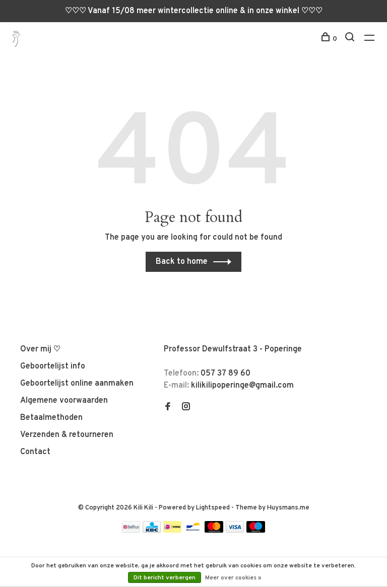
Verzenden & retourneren (66, 435)
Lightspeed (213, 508)
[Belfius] (131, 531)
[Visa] (235, 531)
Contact (35, 452)
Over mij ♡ (40, 349)
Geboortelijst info (52, 366)
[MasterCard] (214, 531)
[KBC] (152, 531)
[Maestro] (255, 531)
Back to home (182, 262)
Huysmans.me (288, 508)
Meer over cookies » (233, 578)
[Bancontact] (193, 531)
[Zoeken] (351, 39)
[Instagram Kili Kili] (186, 408)
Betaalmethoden (51, 418)
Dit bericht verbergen (165, 578)
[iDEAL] (172, 531)
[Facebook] (168, 408)
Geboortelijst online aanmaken (77, 384)
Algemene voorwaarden (64, 401)
